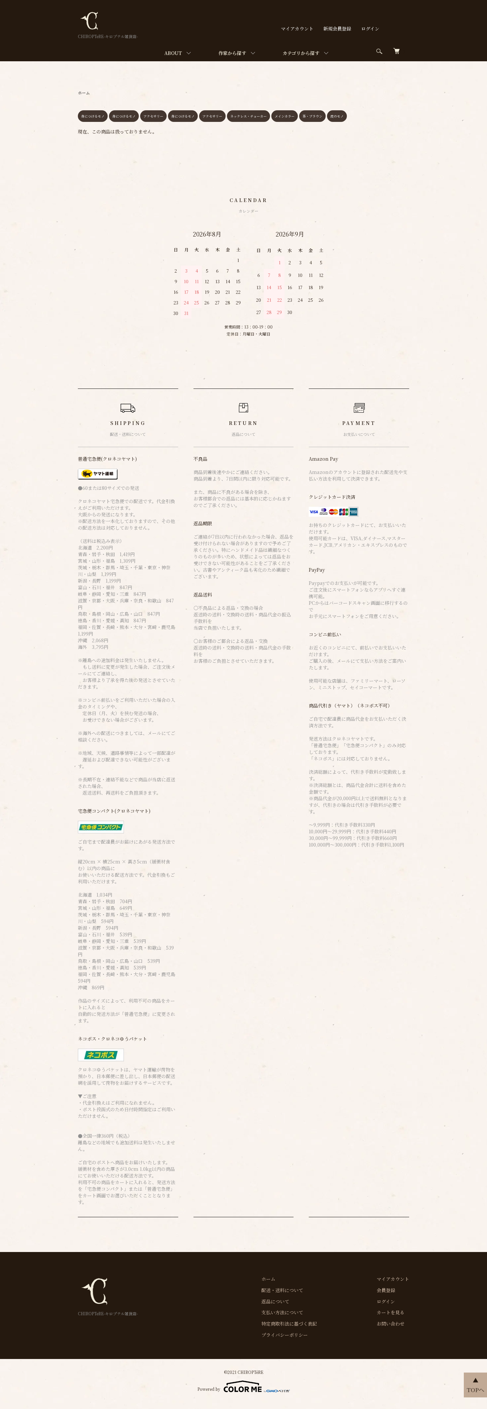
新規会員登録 (337, 28)
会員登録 (386, 1290)
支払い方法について (282, 1312)
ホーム (84, 92)
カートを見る (391, 1312)
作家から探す (232, 53)
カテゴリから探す (301, 53)
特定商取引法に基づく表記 (289, 1323)
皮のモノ (337, 116)
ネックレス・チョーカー (248, 116)
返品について (275, 1301)
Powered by (208, 1389)
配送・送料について (282, 1290)
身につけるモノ (92, 116)
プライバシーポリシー (284, 1334)
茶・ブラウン (312, 116)
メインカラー (285, 116)
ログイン (370, 28)
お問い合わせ (391, 1323)
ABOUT (173, 53)
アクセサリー (153, 116)
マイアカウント (297, 28)
